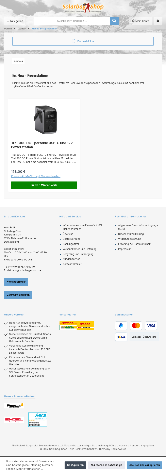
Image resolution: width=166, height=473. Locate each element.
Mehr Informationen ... (29, 468)
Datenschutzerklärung (131, 234)
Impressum (124, 249)
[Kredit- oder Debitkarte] (143, 325)
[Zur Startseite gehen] (83, 8)
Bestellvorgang (72, 239)
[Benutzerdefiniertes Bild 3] (37, 420)
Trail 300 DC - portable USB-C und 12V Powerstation (42, 145)
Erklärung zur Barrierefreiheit (134, 244)
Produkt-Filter (85, 41)
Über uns (68, 234)
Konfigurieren (75, 465)
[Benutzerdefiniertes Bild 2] (14, 420)
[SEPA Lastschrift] (121, 336)
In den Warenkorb (44, 185)
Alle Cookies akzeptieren (144, 465)
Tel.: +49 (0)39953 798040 (19, 266)
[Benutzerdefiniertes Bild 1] (14, 405)
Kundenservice (71, 259)
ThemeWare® (118, 449)
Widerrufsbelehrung (129, 239)
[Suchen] (114, 21)
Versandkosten (73, 445)
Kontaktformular (16, 281)
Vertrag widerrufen (18, 295)
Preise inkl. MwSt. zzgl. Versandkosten (35, 176)
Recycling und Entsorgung (78, 254)
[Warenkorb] (158, 21)
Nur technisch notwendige (106, 465)
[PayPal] (121, 325)
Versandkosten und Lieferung (80, 249)
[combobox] (72, 21)
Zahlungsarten (71, 244)
